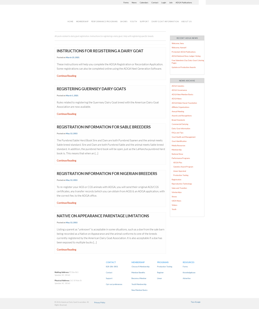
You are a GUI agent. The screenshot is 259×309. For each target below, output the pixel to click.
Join (171, 2)
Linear (159, 278)
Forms (126, 2)
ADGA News (177, 99)
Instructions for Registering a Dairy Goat (100, 51)
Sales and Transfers (179, 188)
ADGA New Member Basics (182, 94)
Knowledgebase (189, 272)
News (134, 2)
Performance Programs (181, 158)
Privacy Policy (99, 302)
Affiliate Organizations (180, 107)
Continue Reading (66, 75)
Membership (177, 150)
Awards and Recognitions (182, 116)
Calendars (144, 2)
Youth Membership (139, 284)
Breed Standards (178, 120)
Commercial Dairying (180, 124)
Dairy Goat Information (165, 22)
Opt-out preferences (114, 284)
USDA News (176, 201)
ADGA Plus (177, 162)
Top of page (195, 302)
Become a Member (139, 278)
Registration (176, 179)
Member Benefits (138, 272)
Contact (154, 2)
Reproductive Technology (182, 184)
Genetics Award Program (183, 167)
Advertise (186, 278)
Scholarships (177, 192)
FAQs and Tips (177, 133)
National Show (177, 154)
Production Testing (180, 175)
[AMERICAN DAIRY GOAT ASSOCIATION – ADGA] (83, 14)
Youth (174, 209)
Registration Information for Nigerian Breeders (107, 173)
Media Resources (178, 145)
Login (163, 2)
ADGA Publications (184, 2)
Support (144, 22)
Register (160, 272)
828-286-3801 (112, 266)
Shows (174, 197)
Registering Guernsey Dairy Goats (91, 88)
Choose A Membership (141, 266)
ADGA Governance (179, 90)
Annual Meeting (178, 111)
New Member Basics (139, 290)
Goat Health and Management (183, 137)
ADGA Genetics (178, 86)
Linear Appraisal (179, 171)
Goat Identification (179, 141)
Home (71, 22)
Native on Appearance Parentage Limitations (103, 215)
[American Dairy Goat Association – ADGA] (78, 266)
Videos (174, 205)
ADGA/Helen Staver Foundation (184, 103)
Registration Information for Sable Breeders (104, 127)
